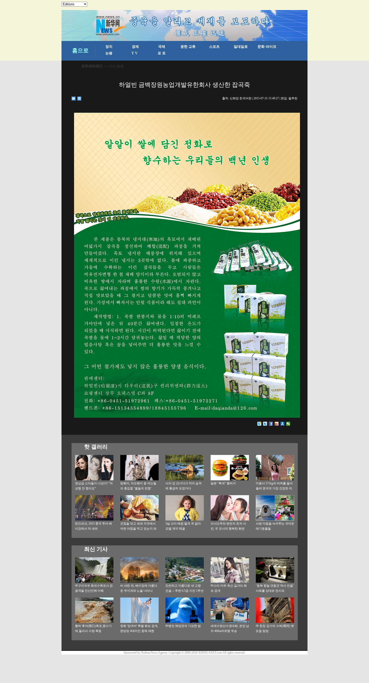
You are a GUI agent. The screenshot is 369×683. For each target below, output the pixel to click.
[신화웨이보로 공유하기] (259, 424)
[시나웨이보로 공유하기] (277, 424)
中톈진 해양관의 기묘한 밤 (183, 626)
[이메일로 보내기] (74, 99)
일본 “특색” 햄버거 (223, 483)
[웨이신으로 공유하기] (288, 424)
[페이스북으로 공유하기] (271, 424)
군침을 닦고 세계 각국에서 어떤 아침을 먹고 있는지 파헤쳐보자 (138, 528)
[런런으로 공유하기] (282, 424)
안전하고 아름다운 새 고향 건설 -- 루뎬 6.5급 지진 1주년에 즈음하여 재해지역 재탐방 (184, 590)
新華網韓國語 (92, 66)
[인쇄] (79, 99)
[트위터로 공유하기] (265, 424)
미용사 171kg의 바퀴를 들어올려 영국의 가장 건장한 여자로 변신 (274, 488)
